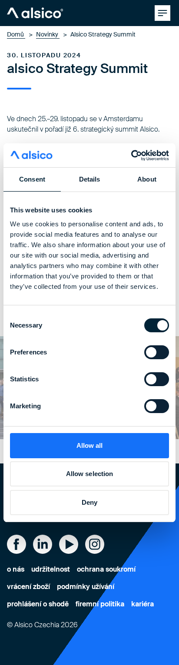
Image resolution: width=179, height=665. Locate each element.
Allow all (89, 445)
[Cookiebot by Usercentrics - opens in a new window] (131, 155)
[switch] (156, 352)
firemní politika (100, 604)
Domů (16, 34)
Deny (89, 502)
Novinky (48, 34)
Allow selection (89, 473)
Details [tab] (89, 179)
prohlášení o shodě (38, 604)
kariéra (142, 604)
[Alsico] (35, 13)
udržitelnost (50, 569)
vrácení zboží (28, 586)
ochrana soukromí (106, 569)
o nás (15, 569)
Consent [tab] (32, 179)
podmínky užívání (85, 586)
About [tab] (146, 179)
